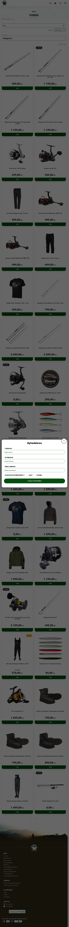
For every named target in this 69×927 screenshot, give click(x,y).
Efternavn (9, 457)
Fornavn (8, 448)
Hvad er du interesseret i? (15, 475)
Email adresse (10, 467)
